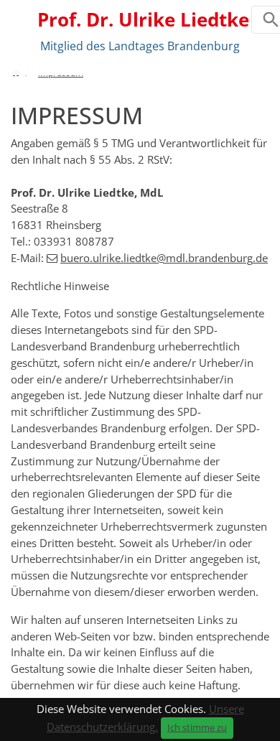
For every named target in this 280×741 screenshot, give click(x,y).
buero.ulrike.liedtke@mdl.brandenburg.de (164, 258)
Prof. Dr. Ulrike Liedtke (143, 19)
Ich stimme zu (197, 727)
